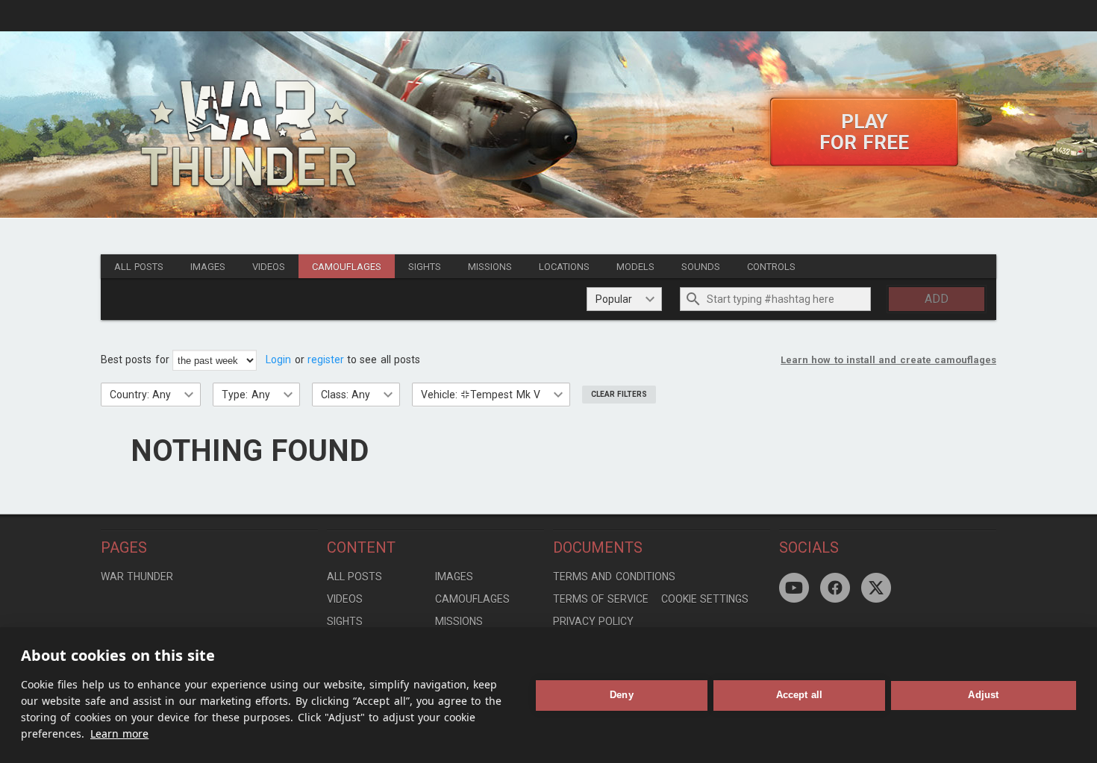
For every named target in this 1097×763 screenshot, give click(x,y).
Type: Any (245, 395)
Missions (490, 266)
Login (278, 359)
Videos (268, 266)
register (325, 359)
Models (635, 266)
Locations (564, 266)
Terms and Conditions (614, 577)
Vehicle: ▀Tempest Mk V (480, 395)
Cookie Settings (704, 599)
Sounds (700, 266)
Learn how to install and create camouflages (888, 359)
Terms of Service (600, 599)
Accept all (799, 694)
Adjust (983, 694)
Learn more (119, 733)
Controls (771, 266)
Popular (614, 299)
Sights (424, 266)
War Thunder (137, 577)
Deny (622, 694)
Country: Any (140, 395)
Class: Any (345, 395)
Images (207, 266)
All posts (138, 266)
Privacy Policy (593, 621)
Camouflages (346, 266)
